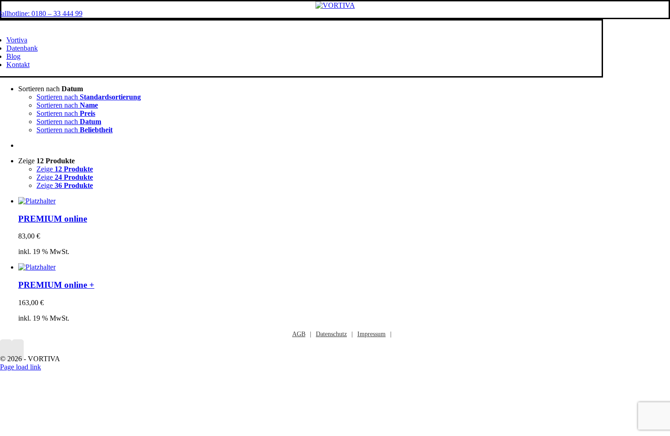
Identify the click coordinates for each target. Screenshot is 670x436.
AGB (298, 334)
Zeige (64, 169)
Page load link (20, 367)
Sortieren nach (88, 97)
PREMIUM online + (56, 285)
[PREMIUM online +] (37, 267)
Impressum (371, 334)
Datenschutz (331, 334)
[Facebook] (6, 349)
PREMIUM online (52, 218)
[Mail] (18, 349)
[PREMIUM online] (37, 201)
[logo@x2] (335, 5)
